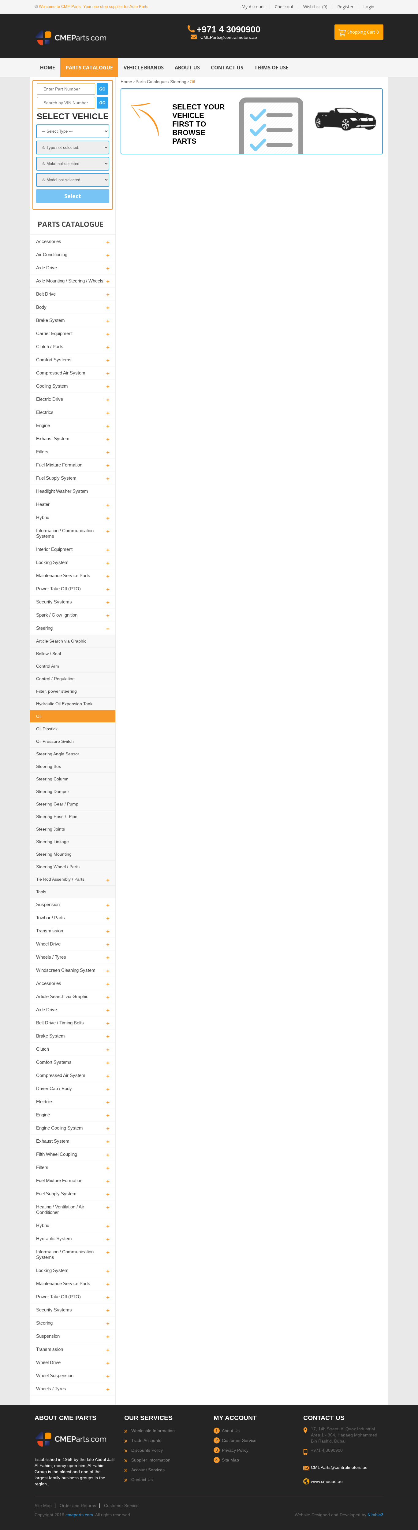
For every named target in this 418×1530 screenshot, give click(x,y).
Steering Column (52, 778)
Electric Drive (49, 399)
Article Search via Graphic (61, 641)
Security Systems (54, 601)
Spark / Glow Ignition (56, 615)
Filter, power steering (56, 691)
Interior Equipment (54, 549)
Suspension (48, 904)
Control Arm (47, 666)
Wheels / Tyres (51, 957)
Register (345, 6)
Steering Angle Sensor (57, 753)
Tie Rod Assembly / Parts (60, 879)
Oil (38, 716)
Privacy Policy (235, 1450)
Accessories (48, 241)
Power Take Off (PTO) (58, 588)
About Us (231, 1430)
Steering (44, 628)
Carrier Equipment (54, 333)
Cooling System (52, 386)
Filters (42, 451)
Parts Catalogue (151, 81)
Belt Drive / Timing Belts (60, 1022)
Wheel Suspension (54, 1375)
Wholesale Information (153, 1430)
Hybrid (42, 517)
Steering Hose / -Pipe (56, 816)
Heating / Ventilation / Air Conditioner (60, 1209)
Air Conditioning (51, 254)
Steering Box (48, 766)
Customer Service (239, 1440)
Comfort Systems (54, 359)
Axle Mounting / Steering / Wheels (69, 280)
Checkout (284, 6)
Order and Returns (78, 1505)
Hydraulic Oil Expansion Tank (64, 703)
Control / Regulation (55, 678)
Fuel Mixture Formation (59, 464)
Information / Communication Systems (65, 533)
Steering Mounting (54, 854)
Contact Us (142, 1479)
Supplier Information (150, 1460)
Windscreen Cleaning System (65, 970)
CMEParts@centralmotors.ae (228, 37)
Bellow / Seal (48, 653)
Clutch (42, 1049)
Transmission (49, 930)
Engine (43, 425)
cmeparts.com (79, 1514)
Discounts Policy (147, 1450)
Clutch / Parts (49, 346)
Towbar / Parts (50, 917)
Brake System (50, 320)
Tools (41, 891)
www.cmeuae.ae (327, 1481)
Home (126, 81)
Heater (43, 504)
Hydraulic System (54, 1238)
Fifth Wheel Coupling (56, 1154)
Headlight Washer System (62, 491)
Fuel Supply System (56, 478)
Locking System (52, 562)
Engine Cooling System (59, 1127)
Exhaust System (52, 438)
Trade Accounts (146, 1440)
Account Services (148, 1469)
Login (368, 6)
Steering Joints (50, 829)
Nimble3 (375, 1514)
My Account (253, 6)
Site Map (230, 1460)
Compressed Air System (60, 372)
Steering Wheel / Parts (58, 866)
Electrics (45, 412)
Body (41, 307)
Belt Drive (46, 294)
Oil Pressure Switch (55, 741)
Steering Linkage (52, 841)
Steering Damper (52, 791)
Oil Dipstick (47, 728)
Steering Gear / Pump (57, 804)
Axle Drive (46, 267)
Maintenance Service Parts (63, 575)
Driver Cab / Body (54, 1088)
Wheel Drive (48, 943)
